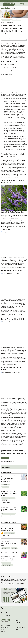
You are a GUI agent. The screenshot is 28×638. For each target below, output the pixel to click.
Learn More (5, 458)
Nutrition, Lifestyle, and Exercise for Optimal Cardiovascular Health (8, 558)
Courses (2, 629)
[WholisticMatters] (8, 8)
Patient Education (4, 627)
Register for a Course (23, 4)
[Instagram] (21, 622)
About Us (3, 631)
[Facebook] (17, 622)
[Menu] (26, 8)
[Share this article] (24, 38)
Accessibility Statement (20, 627)
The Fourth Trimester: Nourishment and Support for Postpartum (8, 480)
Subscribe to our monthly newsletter (14, 1)
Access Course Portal (10, 4)
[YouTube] (19, 622)
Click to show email (5, 615)
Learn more (15, 452)
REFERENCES (6, 467)
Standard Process (7, 452)
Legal (17, 629)
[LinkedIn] (16, 622)
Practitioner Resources (5, 625)
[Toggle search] (21, 8)
